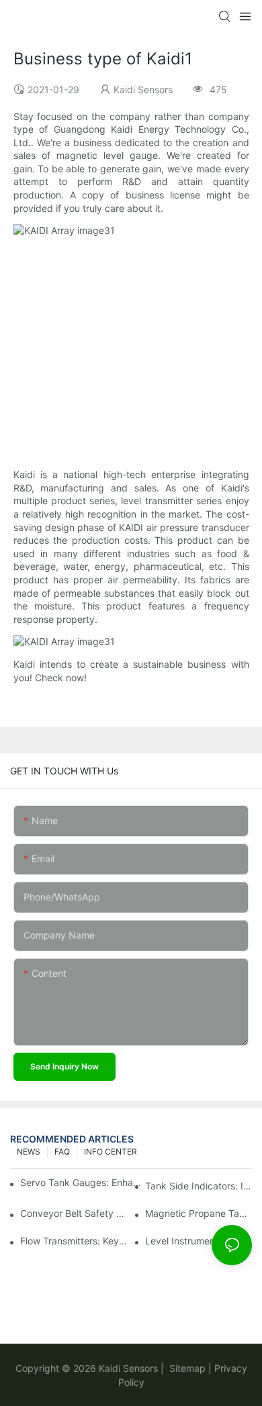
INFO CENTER (110, 1152)
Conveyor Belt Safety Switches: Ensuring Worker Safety (73, 1213)
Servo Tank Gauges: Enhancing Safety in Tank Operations (81, 1182)
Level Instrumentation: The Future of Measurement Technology (198, 1240)
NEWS (28, 1152)
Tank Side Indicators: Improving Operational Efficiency (198, 1185)
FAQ (62, 1152)
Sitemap (186, 1368)
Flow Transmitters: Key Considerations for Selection (73, 1240)
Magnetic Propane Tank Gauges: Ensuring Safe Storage (198, 1213)
